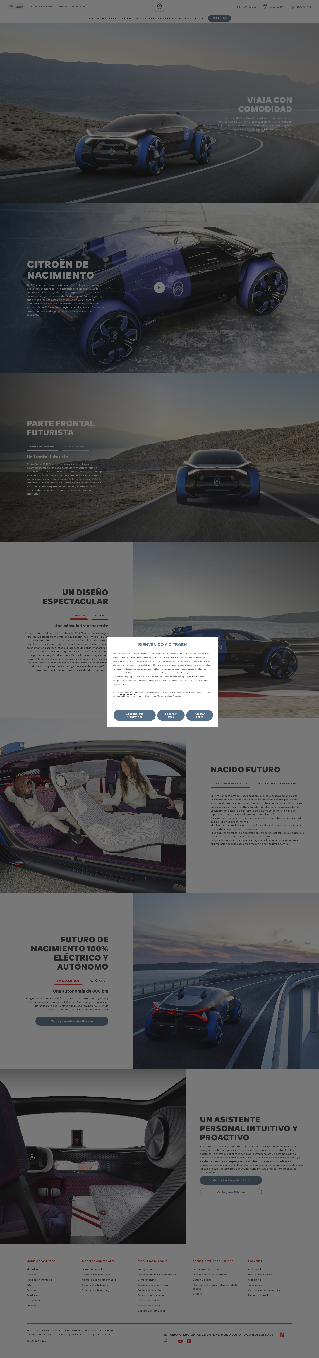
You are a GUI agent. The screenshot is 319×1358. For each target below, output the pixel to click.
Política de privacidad (122, 704)
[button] (135, 715)
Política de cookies (128, 696)
